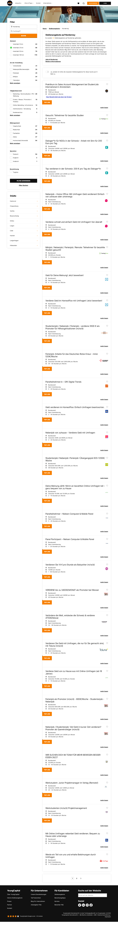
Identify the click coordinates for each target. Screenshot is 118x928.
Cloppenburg (14, 206)
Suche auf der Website (89, 890)
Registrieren (93, 3)
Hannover (13, 201)
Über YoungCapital (13, 894)
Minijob (15, 76)
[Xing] (80, 905)
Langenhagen (14, 240)
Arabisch (16, 161)
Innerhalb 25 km (18, 48)
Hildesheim (13, 245)
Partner (9, 905)
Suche (23, 36)
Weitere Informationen (53, 61)
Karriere (57, 901)
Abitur (15, 137)
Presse (9, 901)
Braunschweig (14, 216)
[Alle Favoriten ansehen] (78, 3)
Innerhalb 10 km (18, 44)
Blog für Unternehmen (38, 901)
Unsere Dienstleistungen (38, 894)
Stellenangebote (54, 28)
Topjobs (15, 172)
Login (105, 3)
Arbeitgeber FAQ (36, 905)
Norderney (65, 28)
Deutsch (15, 154)
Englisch (15, 158)
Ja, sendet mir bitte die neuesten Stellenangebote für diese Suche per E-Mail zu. (74, 73)
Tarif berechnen (36, 898)
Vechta (12, 211)
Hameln (12, 235)
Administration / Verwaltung (22, 109)
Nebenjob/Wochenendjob (21, 69)
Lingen (12, 226)
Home (45, 28)
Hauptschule (17, 126)
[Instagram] (87, 905)
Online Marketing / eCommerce (23, 105)
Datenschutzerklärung (104, 915)
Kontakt (38, 3)
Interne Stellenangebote (14, 898)
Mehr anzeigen (15, 83)
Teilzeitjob (16, 80)
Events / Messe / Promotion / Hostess (22, 100)
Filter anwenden (23, 181)
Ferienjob (16, 73)
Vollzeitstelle (17, 66)
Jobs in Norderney (51, 59)
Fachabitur (16, 133)
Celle (11, 231)
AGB (95, 915)
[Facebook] (91, 905)
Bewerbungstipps (60, 898)
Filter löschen (23, 185)
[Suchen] (83, 3)
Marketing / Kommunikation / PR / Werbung (24, 95)
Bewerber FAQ (59, 905)
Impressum (108, 916)
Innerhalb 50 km (18, 51)
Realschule (16, 129)
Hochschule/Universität (20, 140)
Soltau (12, 221)
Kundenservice (17, 112)
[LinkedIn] (84, 905)
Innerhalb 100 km (18, 55)
